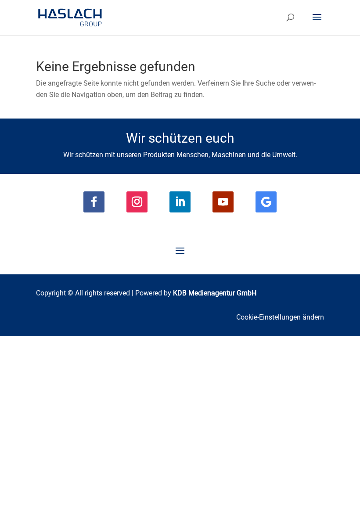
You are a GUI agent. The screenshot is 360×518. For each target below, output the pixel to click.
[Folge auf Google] (266, 201)
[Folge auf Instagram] (137, 201)
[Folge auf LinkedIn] (180, 201)
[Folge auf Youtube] (223, 201)
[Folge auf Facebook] (93, 201)
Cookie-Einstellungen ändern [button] (280, 317)
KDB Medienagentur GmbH (214, 293)
